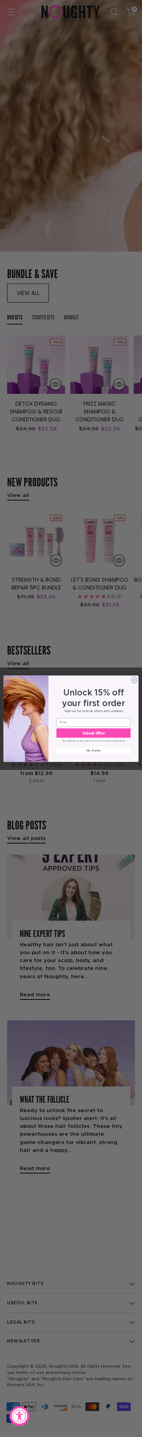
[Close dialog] (134, 679)
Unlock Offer (93, 733)
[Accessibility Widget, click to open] (19, 1416)
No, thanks (93, 750)
